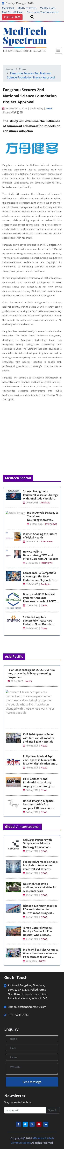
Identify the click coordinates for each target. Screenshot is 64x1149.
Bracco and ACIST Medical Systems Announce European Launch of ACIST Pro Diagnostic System (39, 599)
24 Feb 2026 (32, 562)
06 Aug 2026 (32, 873)
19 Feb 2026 (32, 584)
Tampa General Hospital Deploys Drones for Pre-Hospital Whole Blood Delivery (37, 933)
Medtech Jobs (47, 8)
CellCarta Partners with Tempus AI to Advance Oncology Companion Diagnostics (37, 845)
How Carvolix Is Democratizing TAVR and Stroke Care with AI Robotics (40, 555)
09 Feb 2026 (32, 628)
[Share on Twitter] (15, 112)
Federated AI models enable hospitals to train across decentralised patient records (40, 867)
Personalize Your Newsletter (43, 12)
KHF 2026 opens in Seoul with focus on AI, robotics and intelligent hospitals (38, 738)
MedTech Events (27, 8)
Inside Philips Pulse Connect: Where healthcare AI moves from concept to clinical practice (40, 955)
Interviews (51, 523)
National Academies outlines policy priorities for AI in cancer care (39, 887)
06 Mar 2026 (32, 541)
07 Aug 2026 (32, 851)
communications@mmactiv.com (27, 1006)
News (49, 108)
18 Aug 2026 (32, 790)
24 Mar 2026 (36, 523)
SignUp (53, 1110)
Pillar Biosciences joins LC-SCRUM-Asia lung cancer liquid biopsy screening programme (31, 673)
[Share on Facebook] (12, 112)
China (22, 69)
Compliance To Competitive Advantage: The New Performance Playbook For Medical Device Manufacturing (39, 580)
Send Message (32, 1082)
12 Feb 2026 (32, 605)
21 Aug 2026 (16, 681)
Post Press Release (12, 12)
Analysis (45, 502)
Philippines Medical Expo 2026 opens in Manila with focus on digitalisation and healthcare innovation (39, 762)
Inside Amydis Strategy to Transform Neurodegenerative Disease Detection (42, 518)
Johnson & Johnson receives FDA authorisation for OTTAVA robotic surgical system (40, 911)
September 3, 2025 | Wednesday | (25, 108)
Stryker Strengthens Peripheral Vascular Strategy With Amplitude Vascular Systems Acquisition (40, 497)
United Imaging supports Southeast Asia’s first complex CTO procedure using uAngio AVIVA (38, 806)
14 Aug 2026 (32, 812)
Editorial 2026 (12, 17)
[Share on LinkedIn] (18, 112)
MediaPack (8, 8)
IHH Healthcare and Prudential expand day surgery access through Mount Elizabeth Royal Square (37, 786)
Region (10, 69)
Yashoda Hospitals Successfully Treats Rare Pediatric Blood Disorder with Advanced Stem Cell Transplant (38, 624)
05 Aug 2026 (32, 895)
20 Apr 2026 (32, 502)
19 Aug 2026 (32, 745)
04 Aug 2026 (32, 917)
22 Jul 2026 (31, 961)
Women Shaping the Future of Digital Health (40, 535)
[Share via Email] (21, 112)
